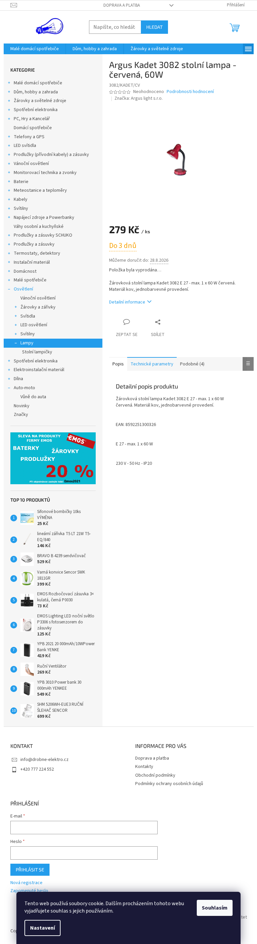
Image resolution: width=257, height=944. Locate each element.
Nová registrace (26, 883)
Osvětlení (23, 289)
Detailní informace (127, 302)
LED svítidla (25, 145)
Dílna (18, 378)
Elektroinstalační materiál (39, 369)
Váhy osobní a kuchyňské (39, 226)
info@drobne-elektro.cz (44, 759)
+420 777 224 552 (37, 769)
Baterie (21, 181)
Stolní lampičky (37, 352)
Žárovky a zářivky (38, 307)
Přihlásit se (30, 869)
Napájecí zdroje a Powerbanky (44, 217)
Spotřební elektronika (36, 109)
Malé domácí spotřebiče (38, 83)
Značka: (138, 98)
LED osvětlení (33, 325)
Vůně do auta (33, 397)
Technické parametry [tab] (152, 364)
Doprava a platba (121, 5)
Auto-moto (24, 387)
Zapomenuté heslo (29, 891)
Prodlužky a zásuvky (34, 244)
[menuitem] (35, 49)
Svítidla (27, 316)
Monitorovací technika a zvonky (45, 172)
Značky (21, 414)
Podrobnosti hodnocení (190, 92)
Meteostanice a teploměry (40, 190)
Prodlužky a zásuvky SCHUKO (43, 235)
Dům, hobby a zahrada (36, 92)
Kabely (20, 199)
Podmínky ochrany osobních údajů (169, 783)
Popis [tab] (118, 364)
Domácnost (25, 271)
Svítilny (21, 208)
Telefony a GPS (29, 137)
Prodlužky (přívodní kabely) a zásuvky (51, 154)
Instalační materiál (32, 262)
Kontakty (144, 766)
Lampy (26, 343)
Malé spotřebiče (30, 280)
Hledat (154, 27)
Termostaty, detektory (37, 253)
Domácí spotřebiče (33, 127)
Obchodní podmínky (155, 775)
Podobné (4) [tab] (192, 364)
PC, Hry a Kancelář (32, 118)
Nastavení (42, 928)
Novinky (21, 406)
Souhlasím (215, 908)
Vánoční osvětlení (31, 163)
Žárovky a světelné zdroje (40, 100)
